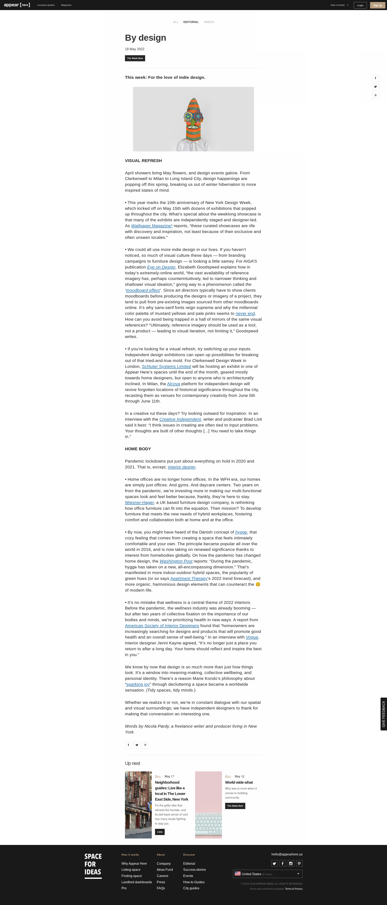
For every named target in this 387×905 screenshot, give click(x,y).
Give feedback (383, 714)
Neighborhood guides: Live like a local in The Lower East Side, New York (171, 790)
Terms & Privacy (294, 888)
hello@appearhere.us (287, 854)
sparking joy (138, 684)
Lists (159, 831)
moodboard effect (143, 290)
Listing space (131, 869)
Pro (124, 888)
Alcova (173, 383)
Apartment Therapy (188, 578)
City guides (191, 888)
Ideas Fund (165, 869)
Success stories (194, 869)
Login (360, 5)
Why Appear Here (134, 863)
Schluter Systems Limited (166, 366)
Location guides (46, 5)
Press (161, 882)
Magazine (66, 5)
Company (164, 863)
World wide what (239, 782)
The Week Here (135, 58)
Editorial (191, 22)
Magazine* (152, 225)
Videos (209, 22)
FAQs (161, 888)
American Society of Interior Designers (162, 625)
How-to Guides (194, 882)
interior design (181, 467)
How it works (338, 5)
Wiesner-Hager (139, 502)
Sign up (377, 5)
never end (245, 313)
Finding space (132, 876)
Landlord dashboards (137, 882)
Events (188, 876)
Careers (162, 876)
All (176, 22)
